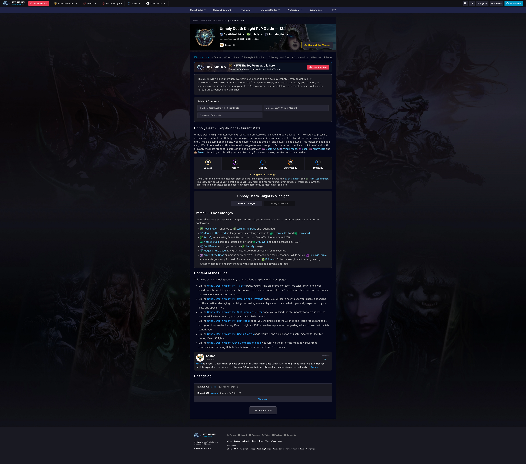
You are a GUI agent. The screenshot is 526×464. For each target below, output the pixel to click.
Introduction (202, 57)
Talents (217, 57)
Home (195, 20)
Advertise (246, 441)
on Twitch (313, 367)
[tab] (208, 163)
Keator (199, 363)
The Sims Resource (247, 449)
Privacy (261, 441)
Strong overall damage (263, 174)
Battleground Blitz (280, 57)
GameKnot (310, 449)
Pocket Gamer (278, 449)
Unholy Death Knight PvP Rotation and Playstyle (235, 298)
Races (329, 57)
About (229, 441)
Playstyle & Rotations (255, 57)
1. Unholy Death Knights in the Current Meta (219, 108)
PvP (334, 10)
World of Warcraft (208, 20)
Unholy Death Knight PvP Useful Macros (230, 334)
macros (214, 393)
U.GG (236, 449)
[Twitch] (234, 45)
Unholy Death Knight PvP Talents (226, 285)
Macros (317, 57)
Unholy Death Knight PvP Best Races (228, 320)
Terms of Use (270, 441)
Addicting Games (264, 449)
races (213, 387)
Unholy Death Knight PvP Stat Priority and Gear (234, 312)
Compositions (301, 57)
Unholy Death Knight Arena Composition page (234, 342)
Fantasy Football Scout (295, 449)
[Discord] (472, 3)
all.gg (229, 449)
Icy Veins (197, 442)
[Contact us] (465, 3)
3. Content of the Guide (210, 115)
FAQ (254, 441)
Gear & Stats (232, 57)
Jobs (280, 441)
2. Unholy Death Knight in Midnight (281, 108)
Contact (237, 441)
